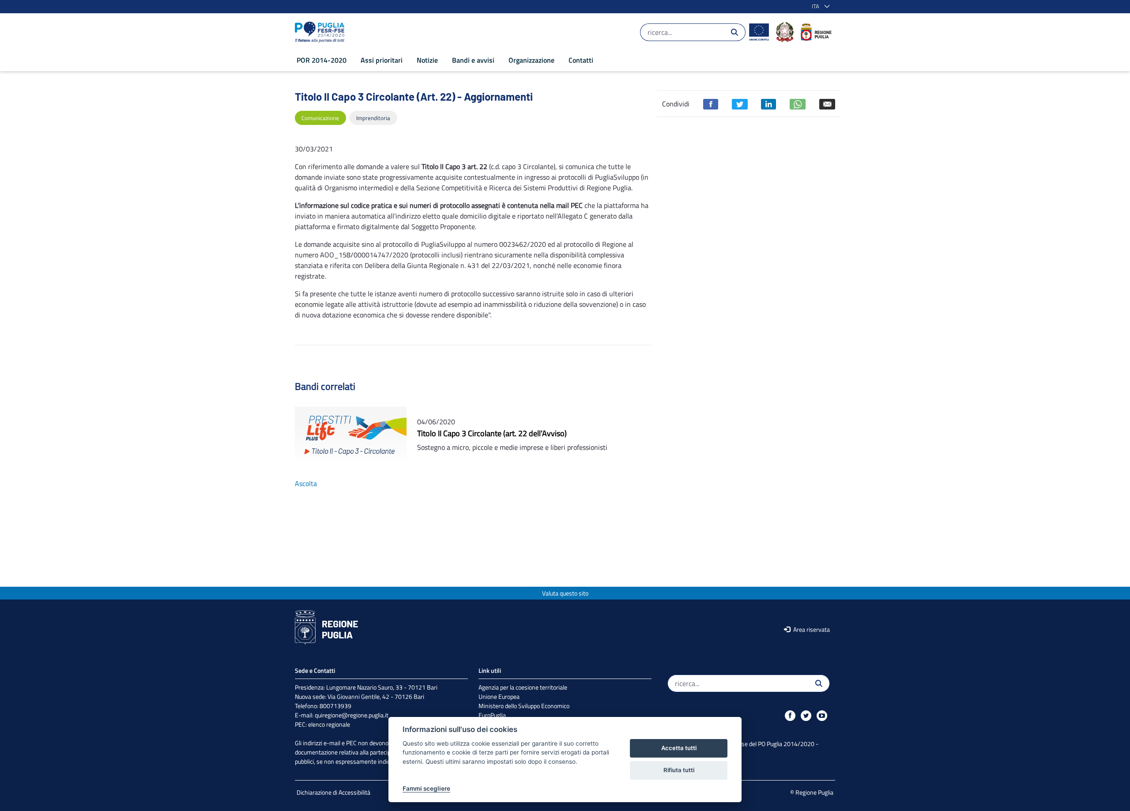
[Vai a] (321, 32)
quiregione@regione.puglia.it (351, 715)
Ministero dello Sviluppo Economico (523, 705)
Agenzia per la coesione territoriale (522, 687)
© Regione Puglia (811, 792)
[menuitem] (321, 60)
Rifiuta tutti (678, 769)
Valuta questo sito (565, 593)
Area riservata (811, 629)
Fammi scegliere (426, 788)
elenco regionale (329, 724)
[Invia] (734, 32)
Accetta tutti (679, 747)
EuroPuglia (492, 715)
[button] (819, 6)
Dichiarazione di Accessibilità (333, 792)
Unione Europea (499, 696)
